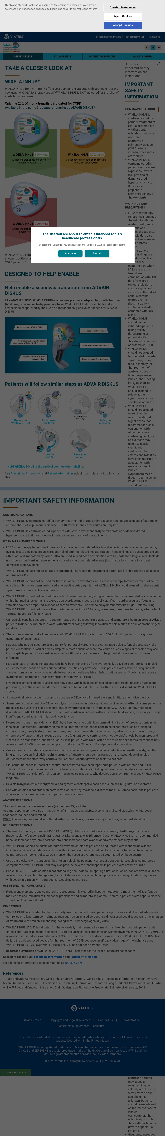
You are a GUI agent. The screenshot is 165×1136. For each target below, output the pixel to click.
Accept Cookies (123, 25)
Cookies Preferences (123, 7)
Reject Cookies (123, 16)
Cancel (97, 253)
